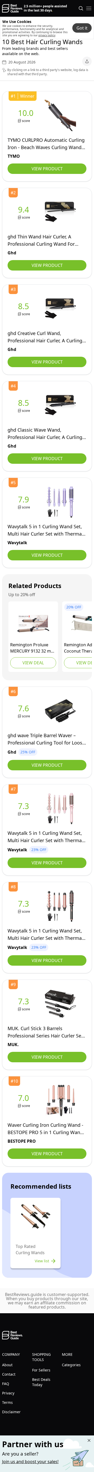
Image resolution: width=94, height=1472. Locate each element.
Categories (71, 1364)
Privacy (8, 1393)
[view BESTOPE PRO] (24, 1100)
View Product (47, 169)
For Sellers (41, 1370)
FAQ (5, 1383)
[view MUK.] (24, 1004)
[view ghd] (24, 212)
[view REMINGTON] (33, 624)
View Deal (33, 663)
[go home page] (12, 8)
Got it (82, 28)
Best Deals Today (41, 1382)
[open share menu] (87, 61)
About (7, 1364)
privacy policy (46, 35)
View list (42, 1260)
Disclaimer (11, 1411)
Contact (8, 1374)
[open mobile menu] (89, 8)
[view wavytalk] (24, 502)
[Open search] (81, 8)
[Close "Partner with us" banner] (89, 1440)
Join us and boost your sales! (30, 1461)
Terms (7, 1402)
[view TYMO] (27, 115)
